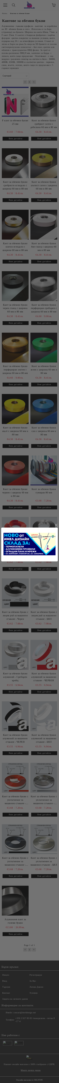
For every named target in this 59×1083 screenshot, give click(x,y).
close (56, 525)
